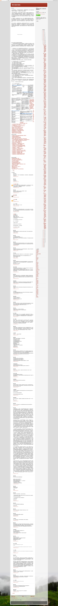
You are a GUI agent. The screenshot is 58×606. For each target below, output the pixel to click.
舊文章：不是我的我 (14, 165)
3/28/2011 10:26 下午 (16, 283)
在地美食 (37, 272)
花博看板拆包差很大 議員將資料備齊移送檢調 (44, 90)
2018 (43, 31)
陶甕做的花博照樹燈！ (44, 146)
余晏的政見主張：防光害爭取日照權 (33, 113)
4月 (43, 234)
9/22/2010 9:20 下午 (15, 176)
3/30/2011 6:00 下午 (15, 361)
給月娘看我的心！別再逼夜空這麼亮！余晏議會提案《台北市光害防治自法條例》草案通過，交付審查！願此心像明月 (44, 96)
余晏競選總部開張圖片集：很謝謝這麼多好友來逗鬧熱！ (44, 76)
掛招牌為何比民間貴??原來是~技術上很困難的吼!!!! (44, 153)
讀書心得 (37, 262)
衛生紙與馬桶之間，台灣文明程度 (16, 131)
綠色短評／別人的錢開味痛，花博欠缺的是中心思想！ (44, 60)
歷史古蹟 (37, 257)
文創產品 (37, 289)
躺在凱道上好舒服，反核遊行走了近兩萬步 (17, 127)
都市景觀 (37, 263)
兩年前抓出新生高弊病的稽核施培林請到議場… (44, 176)
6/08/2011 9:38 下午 (15, 582)
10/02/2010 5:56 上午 (16, 192)
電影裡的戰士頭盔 (14, 167)
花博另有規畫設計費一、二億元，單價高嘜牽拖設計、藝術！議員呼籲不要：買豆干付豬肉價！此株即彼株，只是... (44, 126)
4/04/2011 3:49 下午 (15, 490)
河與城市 (37, 293)
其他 (36, 288)
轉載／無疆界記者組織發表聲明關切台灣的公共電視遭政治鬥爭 (44, 55)
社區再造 (37, 290)
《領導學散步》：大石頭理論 (15, 147)
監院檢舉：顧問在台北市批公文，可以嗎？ (44, 161)
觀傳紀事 (37, 278)
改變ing (37, 259)
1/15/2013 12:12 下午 (16, 591)
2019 (43, 30)
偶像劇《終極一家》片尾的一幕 (16, 166)
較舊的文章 (32, 596)
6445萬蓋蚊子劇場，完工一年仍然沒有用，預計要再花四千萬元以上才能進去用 (44, 200)
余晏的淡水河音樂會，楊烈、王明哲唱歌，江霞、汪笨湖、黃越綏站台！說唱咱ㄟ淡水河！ (44, 112)
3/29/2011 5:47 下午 (15, 305)
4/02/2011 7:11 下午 (15, 473)
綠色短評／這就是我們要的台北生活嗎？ (44, 188)
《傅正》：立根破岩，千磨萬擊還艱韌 (17, 141)
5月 (43, 233)
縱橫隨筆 (37, 258)
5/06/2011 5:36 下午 (15, 572)
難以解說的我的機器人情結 (15, 158)
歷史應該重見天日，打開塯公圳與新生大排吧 (18, 130)
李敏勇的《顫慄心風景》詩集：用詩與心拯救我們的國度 (19, 138)
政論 (36, 255)
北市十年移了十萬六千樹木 (23, 123)
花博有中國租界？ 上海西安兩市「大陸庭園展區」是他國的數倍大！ (44, 86)
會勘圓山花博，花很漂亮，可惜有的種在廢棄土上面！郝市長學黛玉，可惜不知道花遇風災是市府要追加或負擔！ (44, 105)
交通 (36, 256)
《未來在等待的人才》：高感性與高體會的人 (18, 148)
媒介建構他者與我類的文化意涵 (16, 162)
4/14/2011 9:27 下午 (15, 506)
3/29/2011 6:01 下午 (15, 316)
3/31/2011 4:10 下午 (15, 381)
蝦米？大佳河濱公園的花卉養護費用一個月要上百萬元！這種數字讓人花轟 (44, 166)
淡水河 (37, 286)
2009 (43, 238)
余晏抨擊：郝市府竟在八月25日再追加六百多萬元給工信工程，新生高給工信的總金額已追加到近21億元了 (44, 182)
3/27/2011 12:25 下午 (16, 278)
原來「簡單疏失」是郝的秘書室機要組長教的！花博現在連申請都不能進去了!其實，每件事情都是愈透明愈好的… (44, 49)
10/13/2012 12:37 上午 (16, 587)
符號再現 (37, 271)
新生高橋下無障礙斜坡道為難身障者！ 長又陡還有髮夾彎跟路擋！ (44, 81)
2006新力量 (37, 273)
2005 (43, 242)
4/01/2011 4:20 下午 (15, 405)
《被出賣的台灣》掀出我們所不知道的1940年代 (18, 154)
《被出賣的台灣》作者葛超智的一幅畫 (17, 152)
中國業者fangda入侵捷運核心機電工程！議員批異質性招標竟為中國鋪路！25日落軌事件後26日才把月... (44, 66)
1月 (43, 237)
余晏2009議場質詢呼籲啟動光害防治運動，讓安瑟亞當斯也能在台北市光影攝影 (31, 101)
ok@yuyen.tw (40, 12)
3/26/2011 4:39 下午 (15, 239)
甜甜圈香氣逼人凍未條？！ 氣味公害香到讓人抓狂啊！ (44, 72)
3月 (43, 235)
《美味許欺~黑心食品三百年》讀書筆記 (17, 144)
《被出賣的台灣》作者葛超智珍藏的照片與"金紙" (18, 153)
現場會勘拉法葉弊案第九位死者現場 (16, 132)
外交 (36, 277)
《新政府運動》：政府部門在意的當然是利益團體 (18, 145)
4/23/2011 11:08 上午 (15, 547)
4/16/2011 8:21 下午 (15, 520)
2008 (43, 239)
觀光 (36, 279)
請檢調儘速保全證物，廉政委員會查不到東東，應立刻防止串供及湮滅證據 (44, 207)
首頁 (23, 596)
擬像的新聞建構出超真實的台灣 (16, 163)
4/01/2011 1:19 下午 (15, 395)
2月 (43, 236)
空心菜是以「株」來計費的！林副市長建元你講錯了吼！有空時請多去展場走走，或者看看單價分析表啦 (44, 141)
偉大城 (13, 143)
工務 (36, 261)
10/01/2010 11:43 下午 (16, 187)
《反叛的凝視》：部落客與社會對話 (16, 149)
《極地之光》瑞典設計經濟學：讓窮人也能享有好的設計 (19, 140)
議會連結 (37, 292)
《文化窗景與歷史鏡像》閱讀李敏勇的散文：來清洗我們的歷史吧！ (21, 139)
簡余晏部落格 (16, 5)
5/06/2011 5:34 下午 (15, 567)
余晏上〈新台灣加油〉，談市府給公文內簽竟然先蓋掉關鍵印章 (44, 195)
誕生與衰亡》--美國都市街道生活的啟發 (19, 143)
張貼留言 (13, 593)
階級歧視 (37, 291)
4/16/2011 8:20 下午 (15, 516)
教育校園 (37, 276)
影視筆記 (37, 275)
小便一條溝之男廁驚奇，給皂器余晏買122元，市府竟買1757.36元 (44, 119)
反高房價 (37, 294)
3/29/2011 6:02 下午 (15, 330)
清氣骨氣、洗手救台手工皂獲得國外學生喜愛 (44, 148)
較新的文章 (13, 596)
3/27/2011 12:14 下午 (16, 264)
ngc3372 (14, 199)
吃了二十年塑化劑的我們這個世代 (16, 126)
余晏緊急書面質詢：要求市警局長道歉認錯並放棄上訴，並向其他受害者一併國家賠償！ (44, 133)
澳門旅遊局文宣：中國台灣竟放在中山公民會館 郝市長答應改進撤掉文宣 (44, 171)
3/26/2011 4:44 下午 (15, 250)
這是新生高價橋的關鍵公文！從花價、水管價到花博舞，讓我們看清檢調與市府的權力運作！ (44, 226)
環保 (36, 260)
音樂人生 (37, 270)
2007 (43, 240)
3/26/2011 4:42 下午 (15, 245)
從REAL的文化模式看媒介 (15, 161)
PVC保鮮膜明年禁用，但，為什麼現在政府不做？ (18, 125)
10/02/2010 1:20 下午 (16, 201)
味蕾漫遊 (37, 287)
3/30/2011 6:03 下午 (15, 366)
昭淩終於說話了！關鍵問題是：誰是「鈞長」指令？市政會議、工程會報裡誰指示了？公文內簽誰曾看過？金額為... (44, 214)
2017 (43, 32)
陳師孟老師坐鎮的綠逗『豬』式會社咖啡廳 (44, 156)
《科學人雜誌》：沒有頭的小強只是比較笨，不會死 (18, 150)
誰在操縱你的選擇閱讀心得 (15, 136)
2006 (43, 241)
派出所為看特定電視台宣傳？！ (44, 191)
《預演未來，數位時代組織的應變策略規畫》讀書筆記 (19, 135)
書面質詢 (37, 274)
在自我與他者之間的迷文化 (15, 160)
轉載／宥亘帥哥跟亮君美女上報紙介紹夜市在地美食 (44, 220)
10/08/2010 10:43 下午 (16, 211)
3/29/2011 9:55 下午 (15, 347)
